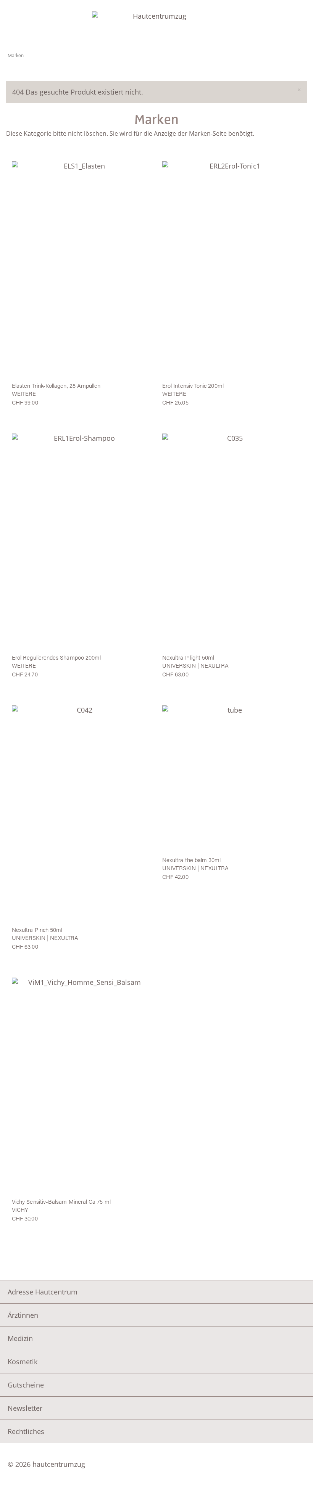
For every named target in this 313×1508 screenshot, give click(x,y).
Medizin (20, 1338)
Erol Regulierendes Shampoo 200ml (56, 657)
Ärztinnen (23, 1315)
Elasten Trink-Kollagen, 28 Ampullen (56, 385)
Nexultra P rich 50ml (37, 929)
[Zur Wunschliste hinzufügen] (81, 156)
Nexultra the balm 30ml (191, 860)
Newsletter (25, 1408)
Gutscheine (26, 1384)
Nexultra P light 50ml (188, 657)
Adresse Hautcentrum (42, 1291)
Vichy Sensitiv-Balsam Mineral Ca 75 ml (61, 1201)
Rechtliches (26, 1431)
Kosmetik (22, 1361)
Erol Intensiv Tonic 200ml (193, 385)
